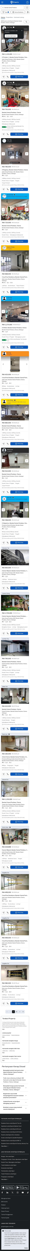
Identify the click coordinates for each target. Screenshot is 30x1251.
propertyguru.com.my (7, 1226)
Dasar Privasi (5, 1211)
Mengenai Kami (5, 1198)
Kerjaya (3, 1205)
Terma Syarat (5, 1217)
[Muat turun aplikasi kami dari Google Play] (22, 1187)
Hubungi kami (5, 1208)
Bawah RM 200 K (6, 1042)
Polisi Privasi (11, 1238)
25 (16, 1011)
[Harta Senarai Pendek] (26, 33)
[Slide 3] (13, 162)
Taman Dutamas (15, 1035)
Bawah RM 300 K (16, 1042)
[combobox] (14, 7)
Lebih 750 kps (5, 1058)
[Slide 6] (17, 162)
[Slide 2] (12, 162)
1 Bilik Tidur (5, 1050)
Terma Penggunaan (7, 1214)
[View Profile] (15, 28)
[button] (3, 17)
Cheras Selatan (6, 1035)
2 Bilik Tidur (12, 1050)
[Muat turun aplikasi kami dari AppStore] (7, 1187)
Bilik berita (4, 1201)
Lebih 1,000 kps (14, 1058)
